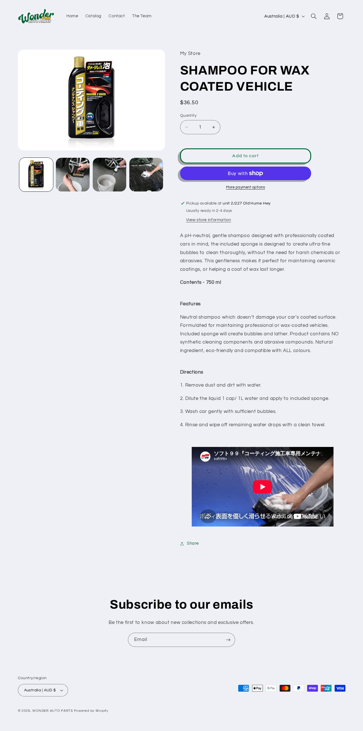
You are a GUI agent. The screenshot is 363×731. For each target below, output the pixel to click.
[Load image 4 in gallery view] (146, 174)
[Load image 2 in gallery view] (73, 174)
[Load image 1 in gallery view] (36, 174)
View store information (208, 220)
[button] (313, 16)
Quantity (188, 116)
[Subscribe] (228, 640)
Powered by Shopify (91, 710)
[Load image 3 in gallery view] (109, 174)
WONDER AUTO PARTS (52, 710)
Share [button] (193, 543)
